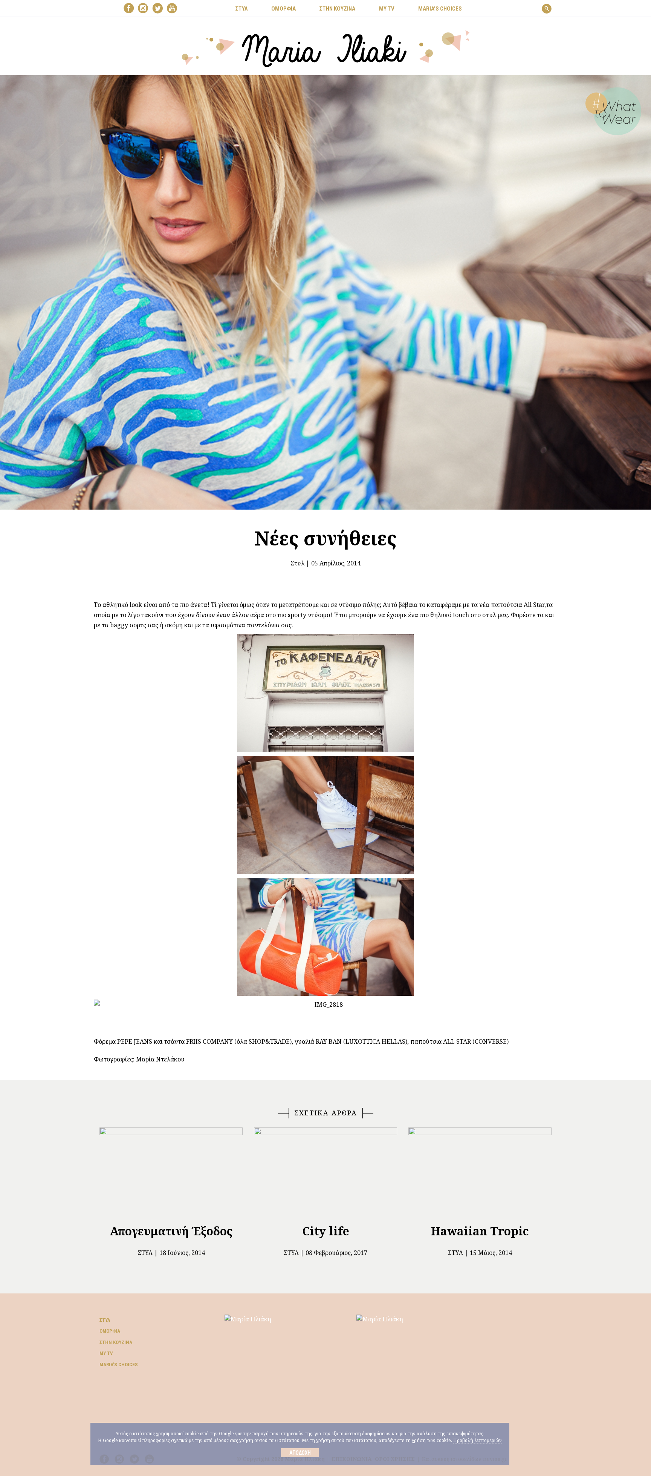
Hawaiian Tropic (480, 1231)
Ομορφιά (109, 1331)
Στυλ (297, 563)
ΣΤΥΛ (241, 8)
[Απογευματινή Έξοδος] (171, 1172)
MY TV (386, 8)
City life (325, 1231)
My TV (106, 1353)
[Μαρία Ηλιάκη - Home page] (326, 48)
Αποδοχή (300, 1453)
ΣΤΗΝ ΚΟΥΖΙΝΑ (337, 8)
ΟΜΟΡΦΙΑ (283, 8)
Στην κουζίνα (115, 1342)
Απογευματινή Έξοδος (171, 1231)
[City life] (325, 1172)
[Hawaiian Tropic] (480, 1172)
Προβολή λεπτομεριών (477, 1440)
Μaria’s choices (440, 8)
